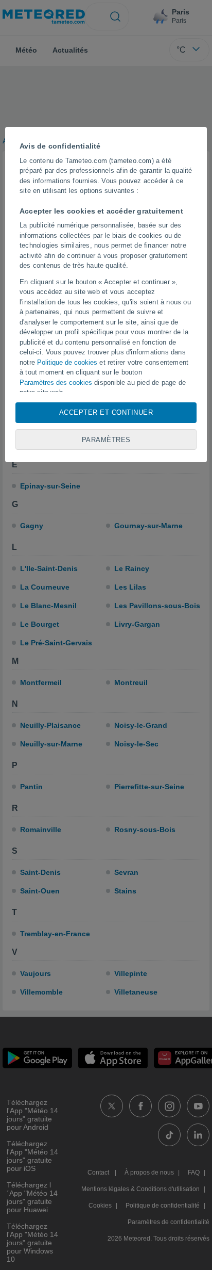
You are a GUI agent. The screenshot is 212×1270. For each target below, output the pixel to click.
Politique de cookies (67, 362)
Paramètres (106, 440)
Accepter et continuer (106, 412)
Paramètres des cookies (56, 382)
